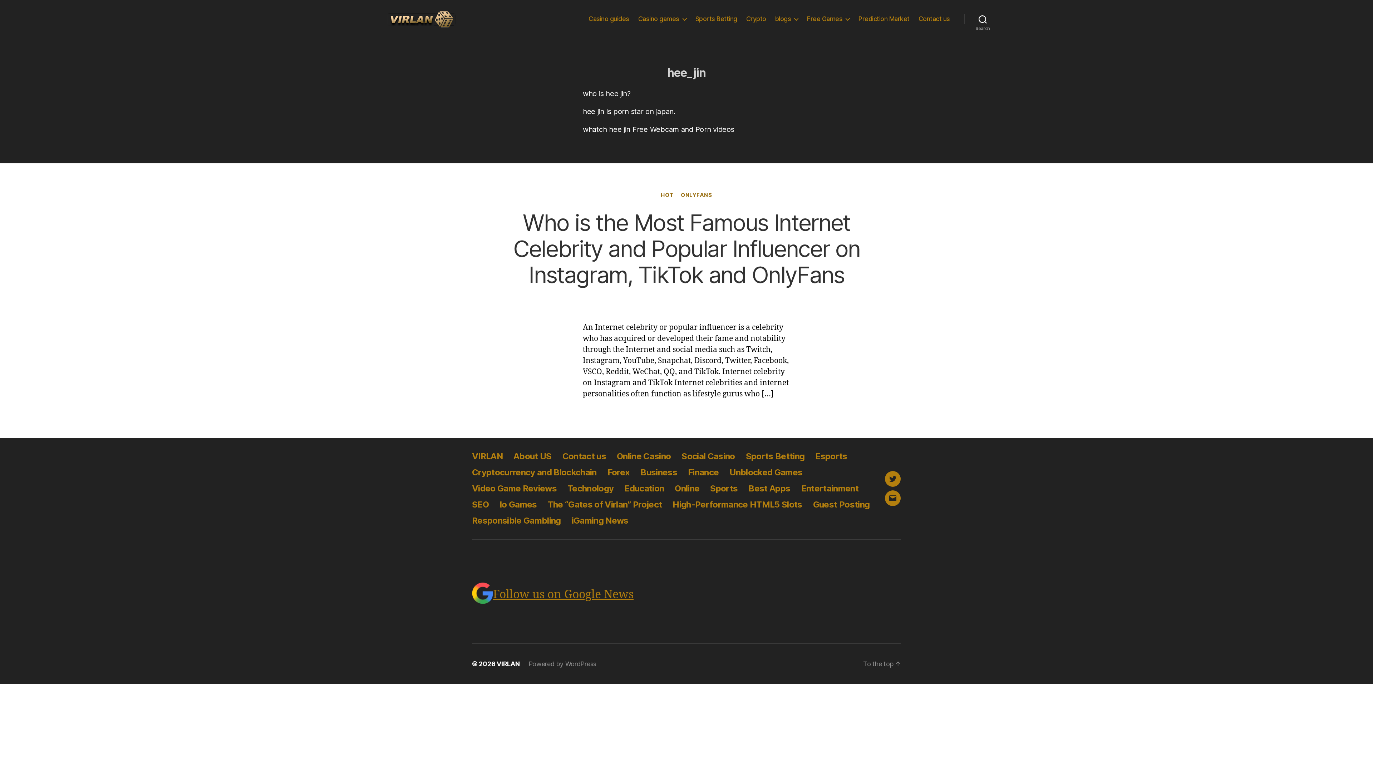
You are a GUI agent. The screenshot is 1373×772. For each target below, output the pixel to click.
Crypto (756, 19)
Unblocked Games (765, 472)
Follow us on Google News (563, 595)
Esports (831, 456)
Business (658, 472)
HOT (667, 195)
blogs (783, 19)
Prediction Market (884, 19)
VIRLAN (487, 456)
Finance (703, 472)
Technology (590, 488)
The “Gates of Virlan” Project (605, 504)
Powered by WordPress (562, 664)
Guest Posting (841, 504)
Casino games (658, 19)
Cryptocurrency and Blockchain (534, 472)
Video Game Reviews (514, 488)
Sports (724, 488)
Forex (618, 472)
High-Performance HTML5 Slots (737, 504)
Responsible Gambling (516, 520)
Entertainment (829, 488)
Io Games (518, 504)
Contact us (934, 19)
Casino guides (609, 19)
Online (687, 488)
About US (532, 456)
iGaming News (600, 520)
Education (644, 488)
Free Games (824, 19)
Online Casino (644, 456)
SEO (480, 504)
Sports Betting (716, 19)
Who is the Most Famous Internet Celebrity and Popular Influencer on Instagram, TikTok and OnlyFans (686, 248)
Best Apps (769, 488)
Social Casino (708, 456)
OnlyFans (696, 195)
